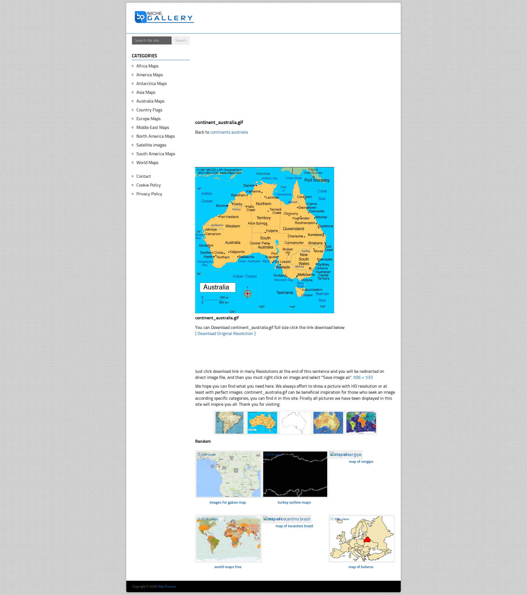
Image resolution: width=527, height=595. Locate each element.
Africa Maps (147, 66)
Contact (143, 176)
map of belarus (361, 567)
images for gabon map (228, 502)
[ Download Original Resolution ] (225, 333)
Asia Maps (145, 92)
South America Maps (155, 153)
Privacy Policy (149, 193)
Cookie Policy (148, 185)
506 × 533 (363, 377)
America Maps (149, 74)
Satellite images (151, 145)
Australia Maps (150, 101)
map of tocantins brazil (294, 526)
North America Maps (155, 136)
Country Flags (149, 109)
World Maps (147, 162)
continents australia (229, 132)
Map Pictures (167, 586)
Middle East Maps (152, 127)
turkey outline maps (294, 502)
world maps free (228, 567)
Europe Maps (148, 118)
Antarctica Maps (151, 83)
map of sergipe (361, 461)
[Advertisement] (297, 18)
